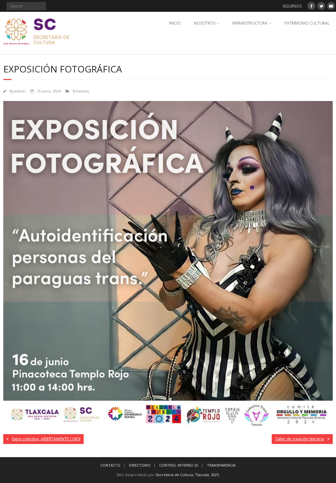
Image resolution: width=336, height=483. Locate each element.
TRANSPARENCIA (221, 465)
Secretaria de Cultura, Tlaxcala (182, 474)
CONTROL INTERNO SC (179, 465)
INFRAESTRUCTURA (249, 23)
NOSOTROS (204, 23)
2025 (215, 474)
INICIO (175, 23)
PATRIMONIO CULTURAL (306, 23)
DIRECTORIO (140, 465)
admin (20, 91)
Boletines (81, 91)
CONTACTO (110, 465)
